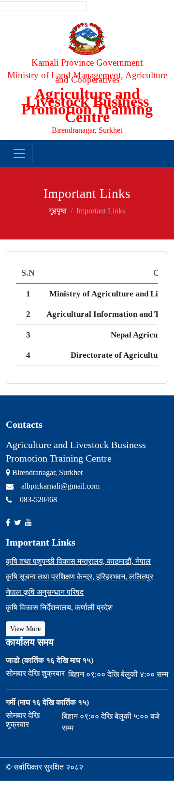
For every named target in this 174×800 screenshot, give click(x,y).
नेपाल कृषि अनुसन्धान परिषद (45, 592)
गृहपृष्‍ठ (58, 211)
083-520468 (38, 499)
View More (25, 628)
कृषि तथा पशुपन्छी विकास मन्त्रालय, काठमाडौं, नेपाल (78, 561)
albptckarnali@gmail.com (60, 486)
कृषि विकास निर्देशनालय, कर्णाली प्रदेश (59, 608)
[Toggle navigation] (19, 153)
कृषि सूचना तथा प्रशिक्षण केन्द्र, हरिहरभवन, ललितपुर (79, 577)
